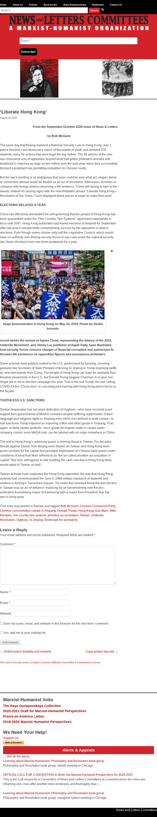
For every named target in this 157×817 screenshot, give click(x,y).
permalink (70, 519)
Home (3, 4)
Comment (7, 544)
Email (5, 602)
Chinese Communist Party (97, 506)
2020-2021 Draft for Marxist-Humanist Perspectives (44, 711)
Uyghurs (22, 519)
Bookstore (98, 4)
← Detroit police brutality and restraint (25, 651)
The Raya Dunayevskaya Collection (32, 706)
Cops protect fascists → (102, 651)
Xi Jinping (36, 519)
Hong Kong (86, 510)
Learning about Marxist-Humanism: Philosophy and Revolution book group (53, 761)
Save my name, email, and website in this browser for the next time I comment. (56, 623)
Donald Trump (67, 510)
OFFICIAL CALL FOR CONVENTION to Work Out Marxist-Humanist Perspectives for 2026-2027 (68, 774)
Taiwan (85, 515)
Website (5, 613)
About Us (18, 4)
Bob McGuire (69, 506)
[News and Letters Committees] (78, 31)
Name (5, 592)
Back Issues (50, 4)
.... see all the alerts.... (17, 756)
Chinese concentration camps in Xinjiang (28, 510)
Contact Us (116, 4)
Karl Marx (101, 510)
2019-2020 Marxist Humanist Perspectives (37, 722)
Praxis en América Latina (23, 716)
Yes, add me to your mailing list (23, 632)
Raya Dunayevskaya (74, 4)
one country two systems (29, 515)
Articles (33, 4)
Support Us (10, 738)
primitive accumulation (63, 515)
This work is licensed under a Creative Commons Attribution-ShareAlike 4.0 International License (50, 662)
